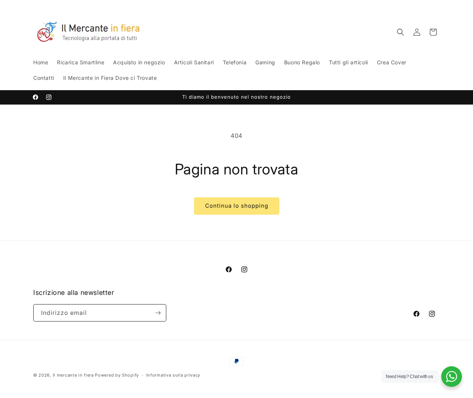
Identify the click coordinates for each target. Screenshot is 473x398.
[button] (400, 32)
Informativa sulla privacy (173, 375)
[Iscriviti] (158, 313)
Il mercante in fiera (74, 375)
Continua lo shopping (236, 205)
